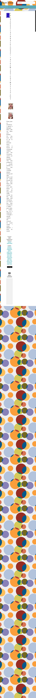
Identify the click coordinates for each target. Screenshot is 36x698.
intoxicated (9, 257)
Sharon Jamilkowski (9, 242)
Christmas (9, 248)
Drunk (8, 252)
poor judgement (9, 262)
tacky (8, 264)
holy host (9, 255)
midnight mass (9, 259)
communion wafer (9, 250)
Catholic (9, 247)
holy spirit (9, 256)
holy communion (9, 253)
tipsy (11, 264)
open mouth (9, 261)
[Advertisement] (21, 39)
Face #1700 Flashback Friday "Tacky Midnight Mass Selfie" (10, 57)
